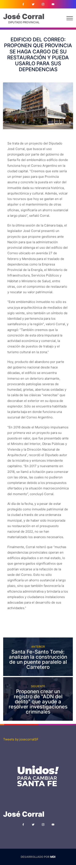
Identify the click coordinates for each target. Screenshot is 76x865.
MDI (53, 856)
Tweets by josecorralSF (20, 739)
